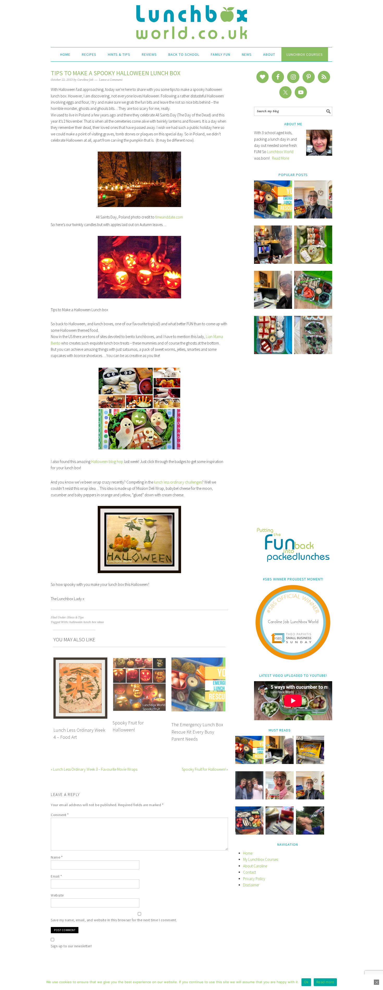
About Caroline (255, 865)
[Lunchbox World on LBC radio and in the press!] (273, 262)
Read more (325, 982)
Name (57, 857)
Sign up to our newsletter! (71, 946)
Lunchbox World (280, 151)
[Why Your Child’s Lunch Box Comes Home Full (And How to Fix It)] (313, 217)
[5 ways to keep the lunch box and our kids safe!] (310, 797)
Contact (249, 872)
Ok (306, 982)
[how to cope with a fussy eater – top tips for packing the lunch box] (279, 797)
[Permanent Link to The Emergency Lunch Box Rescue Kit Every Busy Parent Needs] (198, 660)
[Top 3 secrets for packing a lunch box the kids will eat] (273, 307)
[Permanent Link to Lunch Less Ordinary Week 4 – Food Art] (80, 660)
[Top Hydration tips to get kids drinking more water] (310, 833)
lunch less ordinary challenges (178, 482)
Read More (280, 158)
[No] (376, 982)
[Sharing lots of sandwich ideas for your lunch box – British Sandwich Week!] (313, 352)
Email (56, 876)
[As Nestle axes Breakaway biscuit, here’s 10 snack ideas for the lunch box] (310, 762)
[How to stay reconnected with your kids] (249, 797)
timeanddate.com (169, 217)
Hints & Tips (75, 617)
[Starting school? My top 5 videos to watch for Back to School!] (313, 307)
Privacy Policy (254, 878)
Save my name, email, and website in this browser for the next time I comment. (114, 920)
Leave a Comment (110, 80)
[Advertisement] (293, 444)
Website (57, 895)
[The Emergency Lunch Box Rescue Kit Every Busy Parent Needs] (273, 217)
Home (247, 853)
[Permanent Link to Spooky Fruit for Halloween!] (139, 660)
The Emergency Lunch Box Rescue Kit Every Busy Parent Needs (197, 732)
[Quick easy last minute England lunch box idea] (273, 352)
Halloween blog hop (107, 461)
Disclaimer (251, 884)
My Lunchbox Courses (260, 859)
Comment (60, 814)
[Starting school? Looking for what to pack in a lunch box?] (249, 833)
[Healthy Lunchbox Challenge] (279, 833)
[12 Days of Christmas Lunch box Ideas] (313, 262)
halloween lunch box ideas (86, 622)
